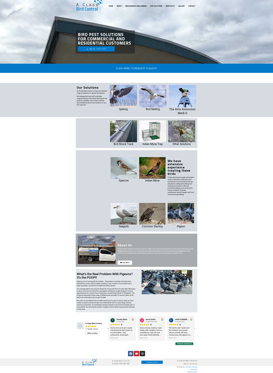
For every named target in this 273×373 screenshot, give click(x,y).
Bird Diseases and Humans (136, 6)
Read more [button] (126, 338)
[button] (194, 328)
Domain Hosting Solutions (191, 368)
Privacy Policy (192, 371)
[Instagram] (142, 353)
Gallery (181, 6)
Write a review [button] (92, 333)
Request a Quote (152, 362)
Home (111, 6)
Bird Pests (170, 6)
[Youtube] (136, 353)
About (119, 6)
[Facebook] (130, 353)
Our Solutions (156, 6)
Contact (191, 6)
